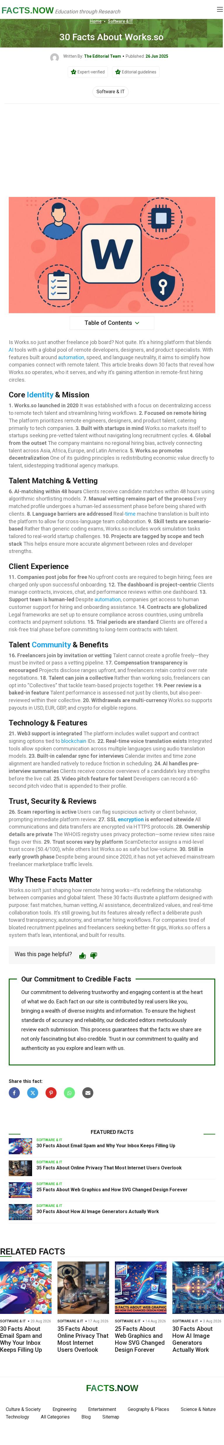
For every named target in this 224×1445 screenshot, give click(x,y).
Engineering (64, 1409)
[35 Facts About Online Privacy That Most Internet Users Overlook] (20, 1168)
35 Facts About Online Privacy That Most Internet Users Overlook (109, 1168)
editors (147, 1020)
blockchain (73, 741)
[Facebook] (14, 1092)
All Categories (55, 1417)
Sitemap (110, 1417)
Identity (40, 394)
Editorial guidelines (139, 72)
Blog (86, 1417)
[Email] (87, 1092)
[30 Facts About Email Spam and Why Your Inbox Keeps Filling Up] (20, 1146)
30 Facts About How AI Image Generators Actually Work (97, 1211)
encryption (131, 819)
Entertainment (102, 1409)
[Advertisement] (112, 147)
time (130, 514)
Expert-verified (91, 72)
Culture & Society (23, 1409)
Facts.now (27, 10)
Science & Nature (198, 1409)
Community (51, 644)
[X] (32, 1092)
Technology (17, 1417)
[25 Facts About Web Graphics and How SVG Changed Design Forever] (20, 1190)
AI (11, 350)
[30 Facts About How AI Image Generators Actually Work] (20, 1212)
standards (33, 1020)
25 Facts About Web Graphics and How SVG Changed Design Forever (112, 1189)
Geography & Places (148, 1409)
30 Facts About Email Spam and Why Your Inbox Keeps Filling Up (105, 1145)
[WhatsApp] (69, 1092)
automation (71, 357)
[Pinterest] (51, 1092)
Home (96, 21)
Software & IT (120, 21)
